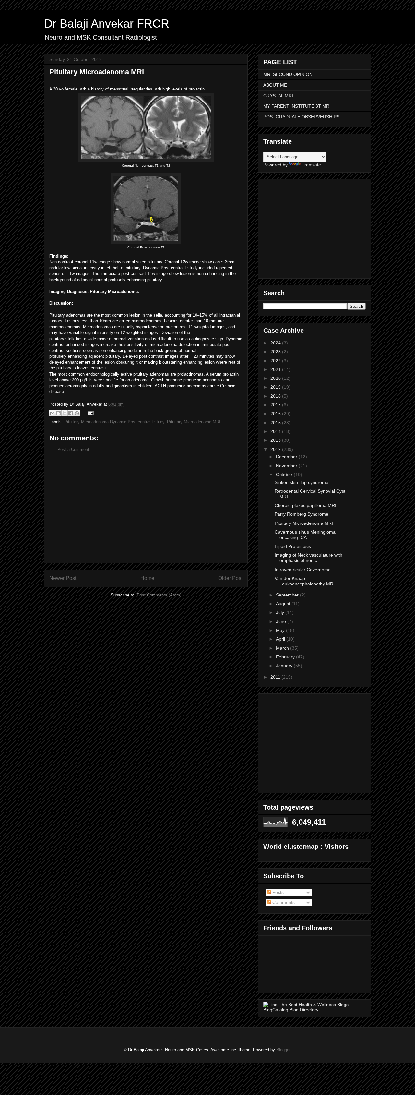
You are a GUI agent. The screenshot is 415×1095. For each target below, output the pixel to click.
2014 (276, 431)
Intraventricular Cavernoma (303, 569)
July (280, 612)
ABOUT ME (275, 85)
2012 (276, 449)
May (281, 630)
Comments (283, 902)
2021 (276, 369)
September (288, 594)
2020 (276, 378)
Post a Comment (73, 449)
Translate (311, 164)
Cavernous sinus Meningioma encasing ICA (305, 534)
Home (147, 578)
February (286, 656)
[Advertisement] (145, 512)
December (287, 456)
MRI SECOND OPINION (288, 74)
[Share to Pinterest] (77, 413)
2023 (276, 351)
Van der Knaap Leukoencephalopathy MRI (305, 581)
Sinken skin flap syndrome (301, 482)
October (285, 474)
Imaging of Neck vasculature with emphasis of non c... (308, 557)
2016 (276, 413)
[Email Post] (90, 413)
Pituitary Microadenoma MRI (193, 421)
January (285, 665)
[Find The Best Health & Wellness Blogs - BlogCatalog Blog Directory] (314, 1009)
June (281, 621)
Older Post (230, 578)
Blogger (283, 1049)
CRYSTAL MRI (278, 95)
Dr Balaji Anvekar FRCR (106, 23)
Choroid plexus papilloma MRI (305, 505)
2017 (276, 404)
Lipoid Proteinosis (293, 546)
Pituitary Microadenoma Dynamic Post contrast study (114, 421)
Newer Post (62, 578)
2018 (276, 396)
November (287, 465)
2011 (275, 677)
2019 (276, 387)
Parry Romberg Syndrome (301, 514)
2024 (276, 342)
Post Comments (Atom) (159, 595)
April (281, 639)
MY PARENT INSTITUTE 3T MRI (297, 106)
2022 (276, 360)
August (283, 603)
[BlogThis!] (58, 413)
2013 (276, 440)
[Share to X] (64, 413)
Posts (277, 892)
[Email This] (52, 413)
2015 (276, 422)
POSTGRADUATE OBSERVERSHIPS (301, 116)
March (283, 648)
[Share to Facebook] (70, 413)
